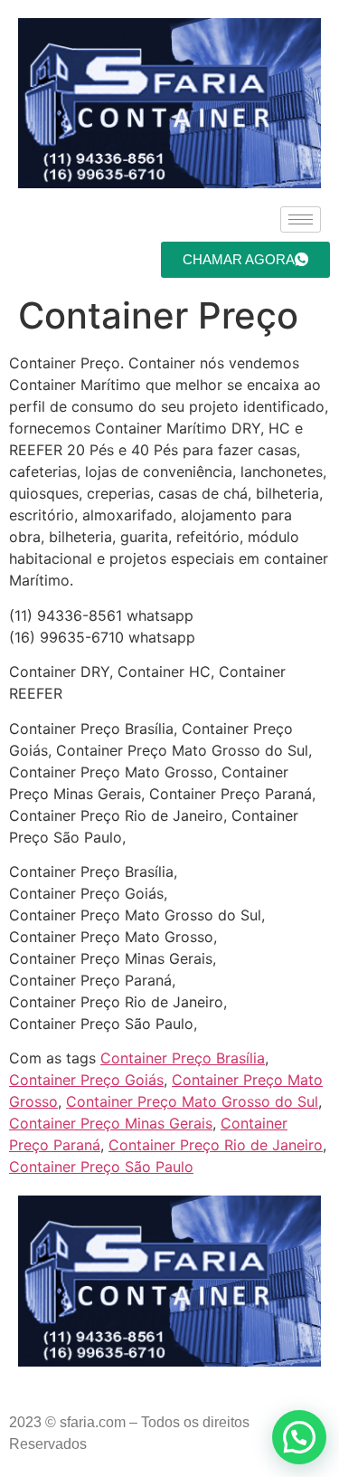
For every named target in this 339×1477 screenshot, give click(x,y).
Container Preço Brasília (182, 1058)
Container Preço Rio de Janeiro (215, 1145)
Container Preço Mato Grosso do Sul (192, 1101)
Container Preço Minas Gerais (110, 1123)
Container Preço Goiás (86, 1080)
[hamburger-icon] (300, 219)
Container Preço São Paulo (101, 1167)
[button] (299, 1437)
